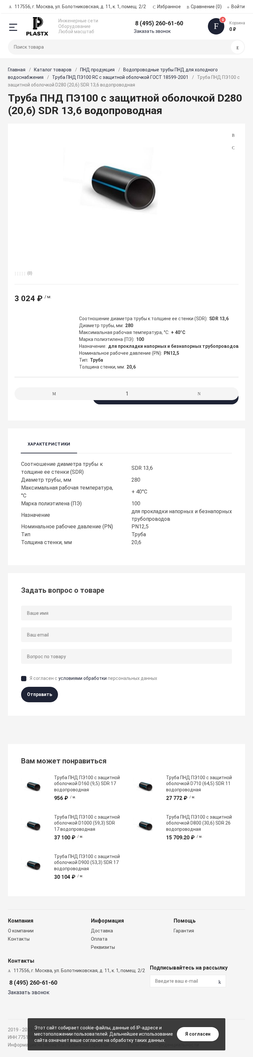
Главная (16, 69)
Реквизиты (103, 947)
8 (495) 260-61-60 (159, 23)
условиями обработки (82, 678)
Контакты (19, 939)
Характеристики (49, 444)
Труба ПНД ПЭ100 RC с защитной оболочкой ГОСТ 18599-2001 (120, 77)
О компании (21, 930)
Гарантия (184, 930)
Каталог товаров (52, 69)
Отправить (39, 694)
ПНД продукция (97, 69)
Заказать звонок (152, 31)
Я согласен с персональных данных (93, 678)
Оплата (99, 939)
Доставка (102, 930)
